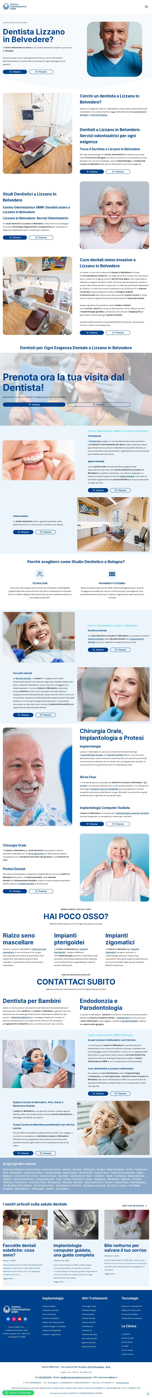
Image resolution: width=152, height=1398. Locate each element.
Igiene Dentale (88, 1342)
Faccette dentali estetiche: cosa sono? (19, 1250)
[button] (18, 1392)
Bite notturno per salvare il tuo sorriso (125, 1248)
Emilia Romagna (96, 1367)
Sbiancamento (89, 1346)
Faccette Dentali (89, 1338)
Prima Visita (127, 1350)
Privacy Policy (122, 1382)
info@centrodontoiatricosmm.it (76, 1377)
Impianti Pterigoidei (51, 1330)
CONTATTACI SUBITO (76, 981)
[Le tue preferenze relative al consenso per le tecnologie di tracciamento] (148, 1394)
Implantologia (49, 1306)
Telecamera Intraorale (131, 1318)
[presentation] (25, 1225)
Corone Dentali (89, 1322)
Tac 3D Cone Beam (130, 1314)
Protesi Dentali (88, 1318)
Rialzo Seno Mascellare (53, 1322)
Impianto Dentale (50, 1310)
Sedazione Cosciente (131, 1310)
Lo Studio (125, 1334)
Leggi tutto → (9, 1278)
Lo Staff (124, 1346)
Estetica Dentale (89, 1334)
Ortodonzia (87, 1330)
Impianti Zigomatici (51, 1334)
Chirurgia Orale (89, 1306)
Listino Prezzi (127, 1354)
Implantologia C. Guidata (54, 1326)
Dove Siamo (126, 1342)
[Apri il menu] (146, 6)
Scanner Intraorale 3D (131, 1306)
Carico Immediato (50, 1318)
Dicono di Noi (127, 1338)
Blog (108, 1367)
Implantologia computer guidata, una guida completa (74, 1250)
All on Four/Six (49, 1314)
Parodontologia (89, 1310)
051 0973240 (45, 1377)
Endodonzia (87, 1326)
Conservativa (88, 1314)
